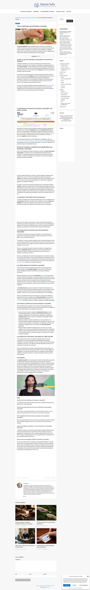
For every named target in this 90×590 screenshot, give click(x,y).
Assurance (63, 91)
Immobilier (36, 11)
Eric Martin (25, 477)
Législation (63, 99)
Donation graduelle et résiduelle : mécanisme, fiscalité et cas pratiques (66, 33)
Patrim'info (17, 17)
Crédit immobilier (64, 94)
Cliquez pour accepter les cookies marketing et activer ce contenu (36, 385)
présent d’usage (50, 85)
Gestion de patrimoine (26, 11)
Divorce (62, 80)
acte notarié (44, 275)
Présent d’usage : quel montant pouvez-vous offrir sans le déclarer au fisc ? (66, 49)
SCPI (62, 101)
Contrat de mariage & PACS (66, 78)
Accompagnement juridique (47, 11)
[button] (87, 576)
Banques (62, 77)
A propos (52, 585)
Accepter (67, 585)
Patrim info (48, 587)
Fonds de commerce (64, 67)
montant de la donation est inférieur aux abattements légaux (31, 140)
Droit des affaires (64, 65)
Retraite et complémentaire (66, 84)
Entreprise (61, 73)
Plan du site (42, 585)
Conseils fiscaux (60, 11)
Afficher (38, 56)
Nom (16, 574)
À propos (68, 11)
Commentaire (17, 559)
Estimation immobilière (65, 98)
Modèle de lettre (63, 106)
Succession (63, 85)
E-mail (30, 574)
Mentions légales (47, 585)
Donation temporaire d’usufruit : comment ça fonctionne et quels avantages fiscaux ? (66, 53)
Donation (34, 17)
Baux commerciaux (64, 92)
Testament (63, 87)
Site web (44, 574)
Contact (37, 585)
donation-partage (21, 262)
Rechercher (62, 19)
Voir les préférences (83, 585)
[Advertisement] (36, 99)
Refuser (74, 585)
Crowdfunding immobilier (65, 96)
